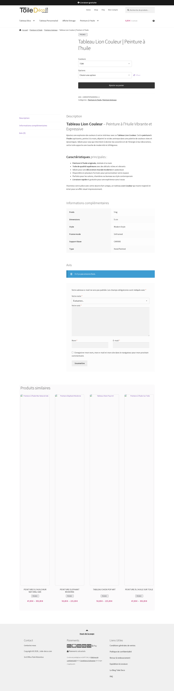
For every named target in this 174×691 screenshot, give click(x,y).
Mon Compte (113, 10)
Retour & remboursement (120, 658)
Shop (96, 10)
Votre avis (77, 305)
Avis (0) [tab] (22, 133)
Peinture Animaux (50, 30)
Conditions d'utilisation (87, 661)
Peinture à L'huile (36, 30)
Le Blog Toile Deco (117, 670)
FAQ (103, 10)
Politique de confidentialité (121, 651)
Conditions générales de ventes (122, 645)
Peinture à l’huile (87, 20)
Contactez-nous (30, 645)
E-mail (116, 340)
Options (81, 70)
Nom (74, 340)
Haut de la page (87, 633)
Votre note (77, 296)
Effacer (138, 75)
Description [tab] (24, 118)
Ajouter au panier (116, 85)
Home (88, 10)
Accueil (25, 30)
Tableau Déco (25, 20)
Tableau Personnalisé (48, 20)
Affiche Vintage (69, 20)
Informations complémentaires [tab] (33, 125)
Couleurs (82, 59)
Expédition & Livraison (119, 664)
